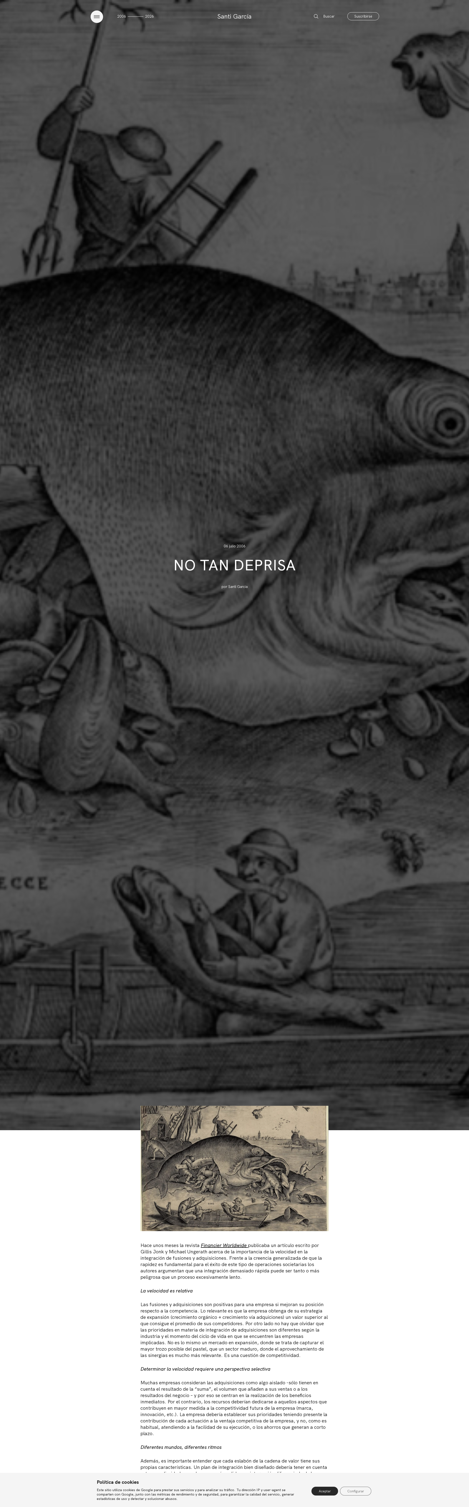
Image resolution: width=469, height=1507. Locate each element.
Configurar (355, 1491)
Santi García (234, 16)
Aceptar (325, 1491)
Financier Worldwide (224, 1245)
